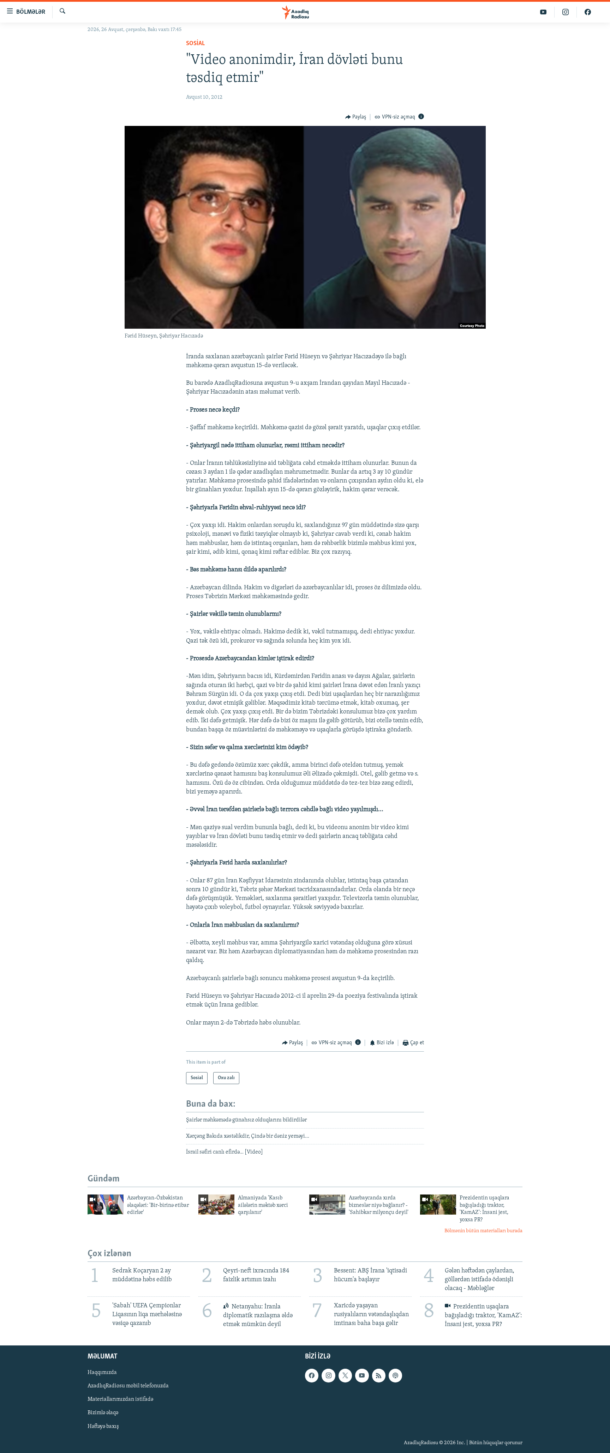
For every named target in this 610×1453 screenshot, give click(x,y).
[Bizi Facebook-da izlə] (588, 12)
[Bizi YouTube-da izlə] (543, 12)
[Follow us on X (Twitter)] (345, 1375)
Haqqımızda (102, 1373)
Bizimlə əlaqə (103, 1413)
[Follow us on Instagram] (328, 1375)
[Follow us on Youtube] (362, 1375)
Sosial (195, 44)
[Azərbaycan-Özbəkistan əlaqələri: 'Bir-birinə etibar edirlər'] (106, 1204)
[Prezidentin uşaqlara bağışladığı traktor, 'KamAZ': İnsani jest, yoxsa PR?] (438, 1204)
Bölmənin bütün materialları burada (483, 1231)
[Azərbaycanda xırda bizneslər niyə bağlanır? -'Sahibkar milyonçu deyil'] (327, 1204)
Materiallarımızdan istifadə (120, 1400)
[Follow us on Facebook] (311, 1375)
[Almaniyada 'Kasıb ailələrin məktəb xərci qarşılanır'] (216, 1204)
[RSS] (378, 1375)
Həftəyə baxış (103, 1426)
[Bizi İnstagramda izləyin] (566, 12)
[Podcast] (395, 1375)
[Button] (355, 117)
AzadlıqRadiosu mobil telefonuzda (128, 1386)
